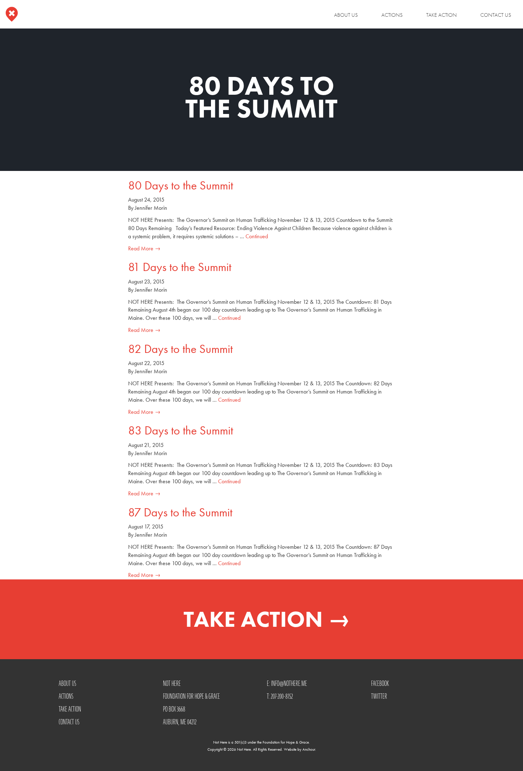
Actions (392, 15)
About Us (346, 15)
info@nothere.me (289, 683)
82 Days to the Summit (180, 348)
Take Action (441, 15)
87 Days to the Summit (180, 512)
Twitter (379, 696)
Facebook (380, 683)
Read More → (144, 248)
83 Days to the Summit (180, 430)
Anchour (308, 749)
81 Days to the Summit (179, 267)
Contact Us (495, 15)
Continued (256, 236)
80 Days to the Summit (180, 185)
